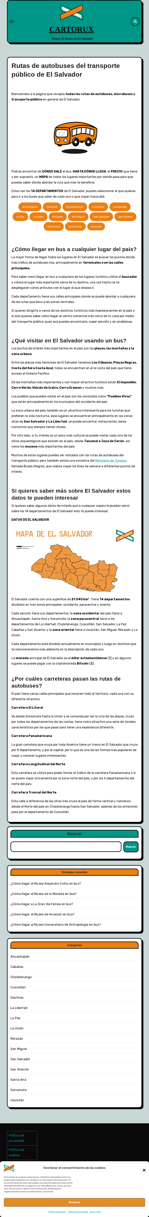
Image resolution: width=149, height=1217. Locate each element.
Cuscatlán (98, 206)
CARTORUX (71, 29)
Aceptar (75, 1202)
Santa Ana (53, 226)
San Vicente (125, 216)
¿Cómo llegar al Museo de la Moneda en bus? (43, 894)
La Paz (20, 216)
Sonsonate (75, 226)
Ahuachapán (30, 206)
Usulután (96, 226)
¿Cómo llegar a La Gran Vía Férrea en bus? (41, 904)
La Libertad (120, 206)
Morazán (57, 216)
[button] (142, 1168)
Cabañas (52, 206)
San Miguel (78, 216)
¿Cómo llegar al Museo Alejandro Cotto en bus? (45, 883)
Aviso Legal (95, 1212)
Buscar (74, 834)
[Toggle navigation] (12, 21)
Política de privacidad (78, 1212)
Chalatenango (74, 206)
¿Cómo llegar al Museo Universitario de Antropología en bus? (55, 924)
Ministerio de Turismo (110, 460)
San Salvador (101, 216)
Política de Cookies (57, 1212)
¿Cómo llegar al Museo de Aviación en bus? (42, 914)
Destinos (17, 997)
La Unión (38, 216)
